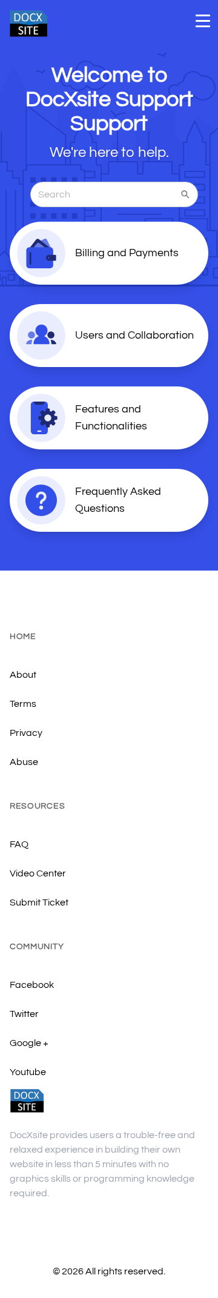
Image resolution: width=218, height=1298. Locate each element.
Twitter (24, 1014)
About (23, 675)
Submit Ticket (39, 902)
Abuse (24, 762)
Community (37, 946)
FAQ (19, 844)
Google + (29, 1043)
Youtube (28, 1072)
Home (23, 636)
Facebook (32, 985)
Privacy (26, 733)
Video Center (38, 873)
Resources (37, 806)
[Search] (185, 194)
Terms (23, 704)
